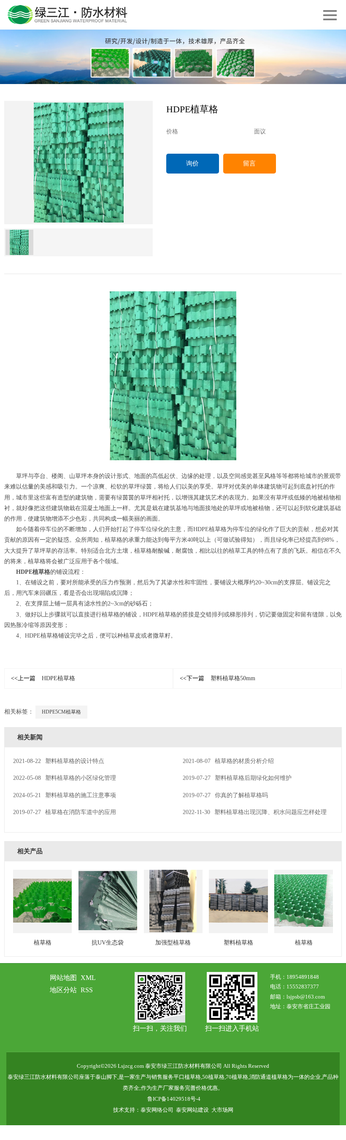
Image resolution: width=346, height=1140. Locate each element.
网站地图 (63, 977)
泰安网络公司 (157, 1110)
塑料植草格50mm (217, 678)
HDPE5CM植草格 (61, 712)
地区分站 (63, 989)
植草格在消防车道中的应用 (64, 812)
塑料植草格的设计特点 (58, 761)
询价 (192, 163)
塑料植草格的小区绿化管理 (64, 778)
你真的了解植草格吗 (225, 795)
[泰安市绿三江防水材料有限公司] (173, 57)
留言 (249, 163)
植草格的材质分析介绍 (228, 761)
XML (88, 977)
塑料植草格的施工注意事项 (64, 795)
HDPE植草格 (33, 572)
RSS (87, 989)
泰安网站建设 (192, 1110)
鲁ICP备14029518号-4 (173, 1099)
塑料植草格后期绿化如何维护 (237, 778)
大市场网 (222, 1110)
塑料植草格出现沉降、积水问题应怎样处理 (255, 812)
